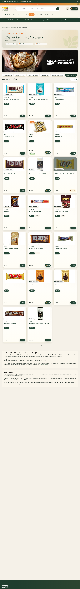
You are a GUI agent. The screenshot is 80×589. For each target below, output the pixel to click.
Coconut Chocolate (59, 99)
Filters (75, 79)
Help (77, 1)
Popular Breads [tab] (45, 75)
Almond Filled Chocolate (61, 248)
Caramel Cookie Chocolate (11, 286)
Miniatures (6, 211)
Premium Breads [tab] (7, 75)
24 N (32, 141)
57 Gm (57, 103)
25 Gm (31, 215)
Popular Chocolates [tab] (57, 75)
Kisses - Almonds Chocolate (36, 286)
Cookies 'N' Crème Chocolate (11, 99)
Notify (73, 190)
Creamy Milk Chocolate (10, 173)
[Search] (57, 8)
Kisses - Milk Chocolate (60, 286)
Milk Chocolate (58, 136)
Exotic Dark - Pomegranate (62, 211)
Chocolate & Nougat (9, 136)
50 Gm (57, 253)
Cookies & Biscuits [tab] (33, 75)
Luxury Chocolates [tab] (71, 75)
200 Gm (7, 253)
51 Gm (6, 141)
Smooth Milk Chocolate (10, 323)
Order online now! (44, 364)
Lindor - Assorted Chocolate (11, 248)
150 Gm (6, 215)
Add (23, 115)
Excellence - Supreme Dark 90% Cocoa (39, 323)
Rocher (31, 136)
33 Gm (63, 215)
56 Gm (6, 327)
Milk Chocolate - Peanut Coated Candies (65, 173)
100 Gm (32, 103)
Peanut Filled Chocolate (35, 211)
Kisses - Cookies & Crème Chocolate (38, 99)
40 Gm (6, 103)
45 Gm (57, 178)
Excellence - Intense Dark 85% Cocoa (38, 173)
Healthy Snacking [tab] (20, 75)
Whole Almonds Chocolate (36, 248)
